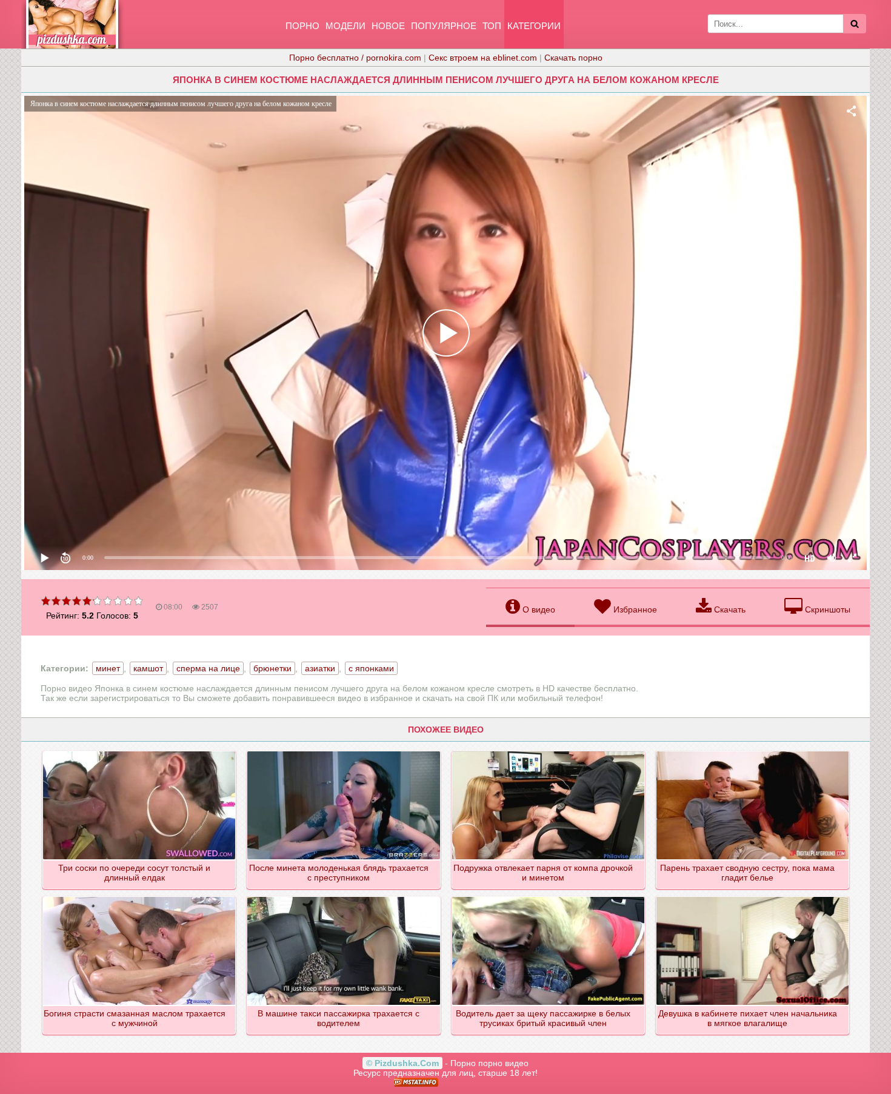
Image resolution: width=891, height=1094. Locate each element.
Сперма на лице (208, 668)
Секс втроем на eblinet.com (483, 57)
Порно (302, 26)
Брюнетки (272, 668)
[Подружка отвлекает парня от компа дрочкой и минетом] (549, 752)
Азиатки (320, 668)
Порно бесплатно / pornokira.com (355, 57)
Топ (491, 26)
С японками (371, 668)
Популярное (443, 26)
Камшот (148, 668)
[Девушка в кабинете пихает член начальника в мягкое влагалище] (753, 897)
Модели (345, 26)
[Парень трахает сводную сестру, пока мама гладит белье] (753, 752)
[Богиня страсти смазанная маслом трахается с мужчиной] (140, 897)
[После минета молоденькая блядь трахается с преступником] (344, 752)
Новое (388, 26)
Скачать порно (573, 57)
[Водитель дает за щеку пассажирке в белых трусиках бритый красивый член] (549, 897)
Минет (108, 668)
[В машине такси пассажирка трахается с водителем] (344, 897)
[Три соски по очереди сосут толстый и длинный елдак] (140, 752)
